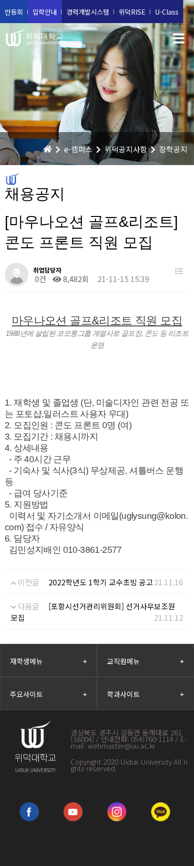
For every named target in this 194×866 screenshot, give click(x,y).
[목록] (178, 271)
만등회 (14, 12)
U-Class (166, 12)
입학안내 (44, 12)
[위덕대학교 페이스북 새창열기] (29, 812)
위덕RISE (132, 12)
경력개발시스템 (87, 12)
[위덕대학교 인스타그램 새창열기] (117, 812)
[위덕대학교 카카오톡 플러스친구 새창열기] (160, 812)
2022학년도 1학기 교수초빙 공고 (100, 582)
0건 (39, 278)
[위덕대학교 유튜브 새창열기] (73, 812)
